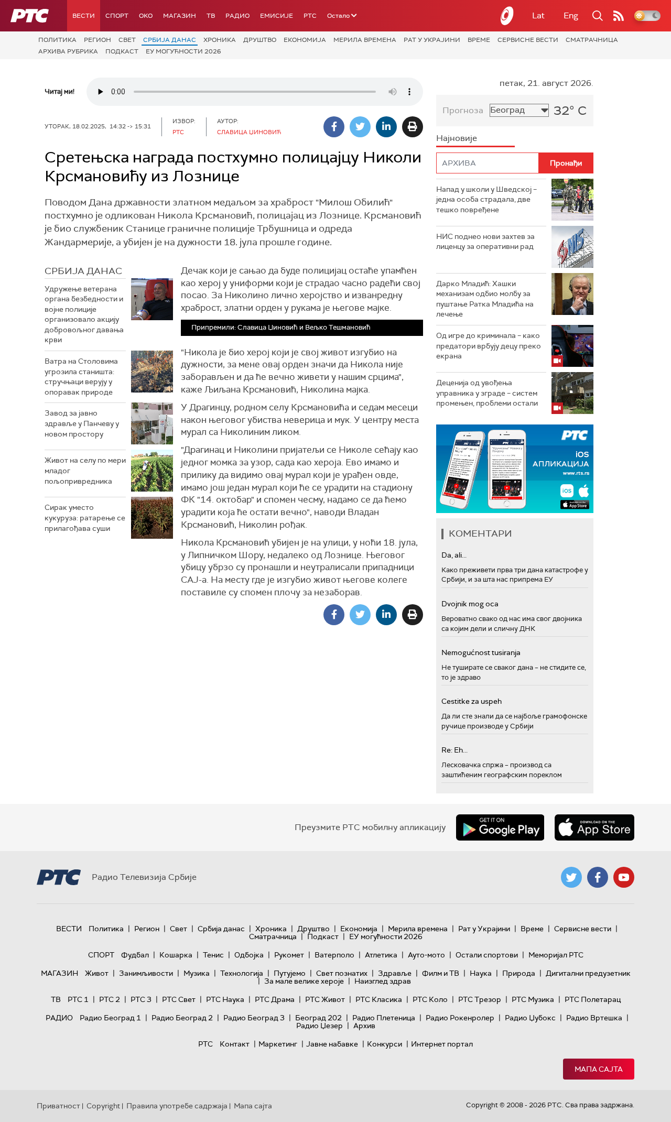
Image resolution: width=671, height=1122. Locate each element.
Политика (57, 40)
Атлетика (381, 955)
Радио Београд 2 (182, 1017)
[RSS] (618, 15)
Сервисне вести (527, 40)
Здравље (395, 973)
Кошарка (175, 955)
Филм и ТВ (440, 973)
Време (479, 40)
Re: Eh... (454, 750)
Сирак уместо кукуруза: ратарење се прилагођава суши (85, 517)
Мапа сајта (599, 1069)
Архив (364, 1025)
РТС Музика (533, 999)
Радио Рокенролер (460, 1017)
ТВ (211, 16)
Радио (237, 16)
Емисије (276, 16)
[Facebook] (333, 126)
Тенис (213, 955)
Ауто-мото (426, 955)
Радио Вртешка (594, 1017)
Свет (127, 40)
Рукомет (289, 955)
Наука (481, 973)
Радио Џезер (319, 1025)
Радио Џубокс (530, 1017)
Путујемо (290, 973)
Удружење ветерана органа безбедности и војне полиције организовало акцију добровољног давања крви (84, 314)
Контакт (235, 1044)
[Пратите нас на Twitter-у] (571, 877)
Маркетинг (277, 1044)
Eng (571, 15)
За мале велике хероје (304, 981)
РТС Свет (179, 999)
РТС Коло (430, 999)
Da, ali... (454, 555)
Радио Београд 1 (110, 1017)
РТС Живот (325, 999)
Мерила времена (364, 40)
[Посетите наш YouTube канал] (623, 877)
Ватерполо (334, 955)
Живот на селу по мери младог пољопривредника (85, 470)
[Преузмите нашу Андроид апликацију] (500, 827)
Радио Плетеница (383, 1017)
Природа (518, 973)
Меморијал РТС (555, 955)
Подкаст (121, 51)
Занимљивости (146, 973)
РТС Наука (225, 999)
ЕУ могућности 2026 (183, 51)
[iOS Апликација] (514, 468)
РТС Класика (378, 999)
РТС (310, 16)
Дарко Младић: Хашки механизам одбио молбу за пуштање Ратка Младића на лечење (485, 299)
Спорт (116, 16)
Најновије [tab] (456, 138)
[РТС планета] (507, 15)
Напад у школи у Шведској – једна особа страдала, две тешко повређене (486, 199)
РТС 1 (78, 999)
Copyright (103, 1105)
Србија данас (169, 40)
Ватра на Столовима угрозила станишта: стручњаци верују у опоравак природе (81, 376)
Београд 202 (318, 1017)
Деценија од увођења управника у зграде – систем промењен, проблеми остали (487, 393)
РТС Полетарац (593, 999)
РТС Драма (275, 999)
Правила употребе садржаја (177, 1105)
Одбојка (249, 955)
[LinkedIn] (386, 126)
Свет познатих (341, 973)
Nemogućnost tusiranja (481, 652)
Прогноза (462, 110)
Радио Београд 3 (254, 1017)
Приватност (58, 1105)
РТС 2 (109, 999)
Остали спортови (487, 955)
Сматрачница (592, 40)
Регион (97, 40)
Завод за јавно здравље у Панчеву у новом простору (82, 423)
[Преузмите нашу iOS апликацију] (594, 827)
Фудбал (135, 955)
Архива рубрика (68, 51)
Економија (305, 40)
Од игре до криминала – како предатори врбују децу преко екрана (488, 346)
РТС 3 (141, 999)
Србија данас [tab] (83, 271)
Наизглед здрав (382, 981)
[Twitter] (360, 126)
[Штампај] (412, 126)
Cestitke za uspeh (471, 701)
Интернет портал (442, 1044)
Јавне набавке (332, 1044)
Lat (538, 15)
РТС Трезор (479, 999)
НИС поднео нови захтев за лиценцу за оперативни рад (485, 242)
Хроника (219, 40)
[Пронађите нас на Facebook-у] (597, 877)
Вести (83, 16)
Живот (97, 973)
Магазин (179, 16)
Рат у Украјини (432, 40)
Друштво (259, 40)
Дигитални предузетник (588, 973)
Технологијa (241, 973)
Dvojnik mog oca (470, 603)
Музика (196, 973)
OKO (146, 16)
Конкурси (384, 1044)
